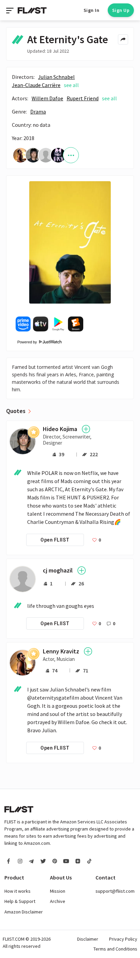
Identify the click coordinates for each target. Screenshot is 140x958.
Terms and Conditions (115, 949)
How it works (17, 891)
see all (71, 85)
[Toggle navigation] (10, 10)
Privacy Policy (123, 939)
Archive (57, 901)
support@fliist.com (115, 891)
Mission (57, 891)
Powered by (25, 342)
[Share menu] (123, 39)
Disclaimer (87, 939)
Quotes (15, 411)
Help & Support (19, 901)
